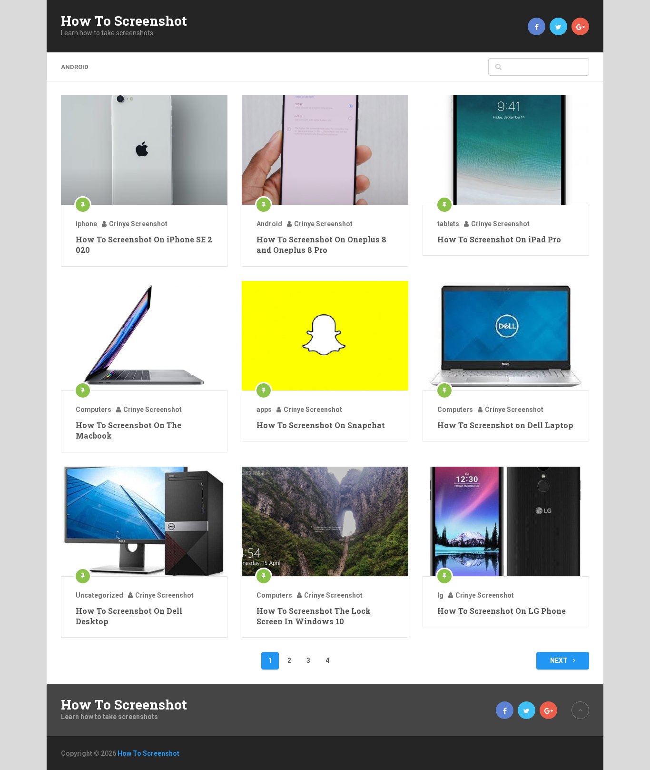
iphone (86, 224)
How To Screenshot (124, 21)
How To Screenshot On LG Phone (501, 611)
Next (559, 660)
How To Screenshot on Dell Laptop (505, 425)
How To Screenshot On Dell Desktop (129, 616)
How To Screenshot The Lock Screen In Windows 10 (313, 616)
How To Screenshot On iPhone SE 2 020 (144, 244)
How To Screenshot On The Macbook (128, 430)
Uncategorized (99, 595)
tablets (448, 224)
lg (440, 595)
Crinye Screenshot (138, 224)
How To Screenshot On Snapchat (320, 425)
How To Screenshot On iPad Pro (499, 239)
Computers (93, 409)
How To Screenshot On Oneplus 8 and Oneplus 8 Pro (321, 244)
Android (75, 66)
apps (264, 409)
